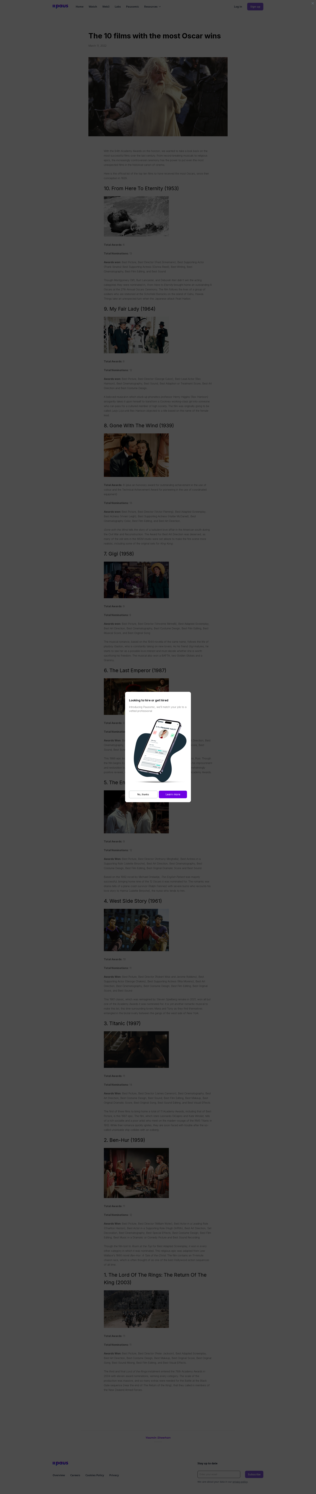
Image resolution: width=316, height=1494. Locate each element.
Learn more (173, 794)
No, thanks (143, 794)
